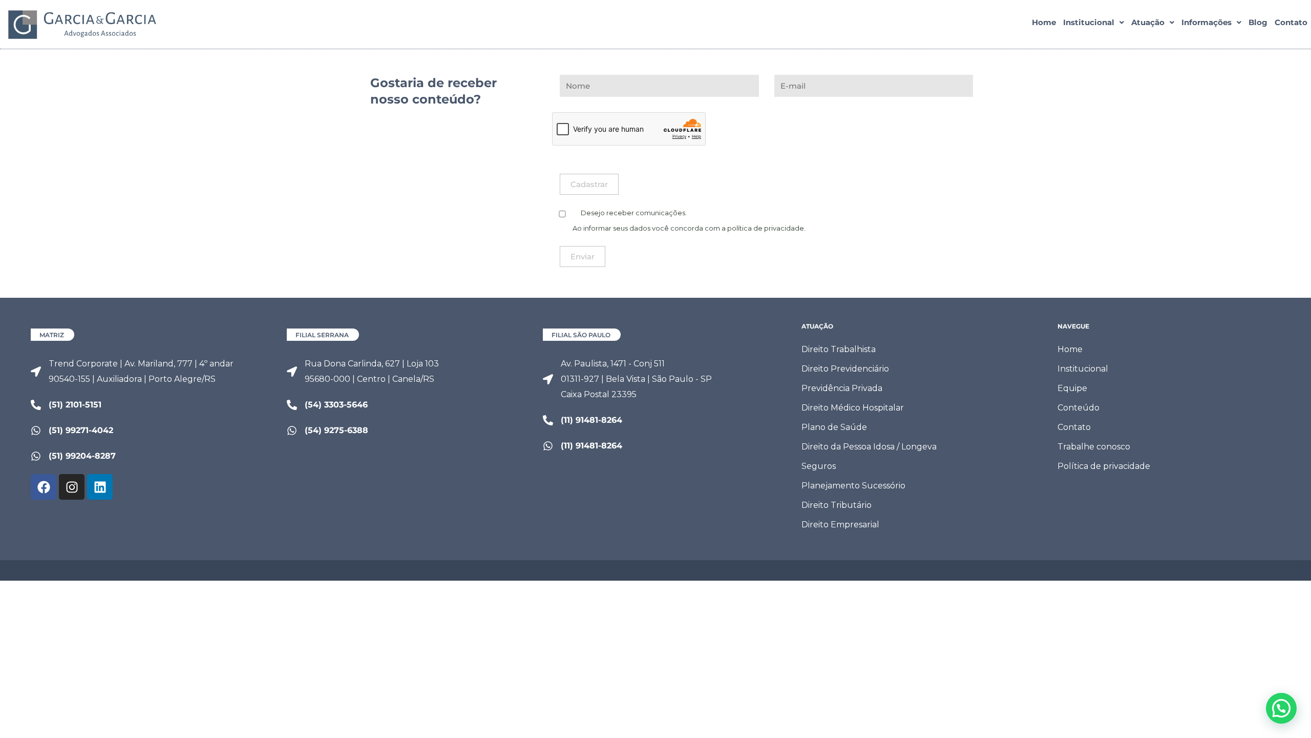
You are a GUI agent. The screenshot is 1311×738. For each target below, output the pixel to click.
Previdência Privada (841, 388)
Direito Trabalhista (838, 349)
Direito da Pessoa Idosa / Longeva (869, 447)
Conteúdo (1078, 408)
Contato (1291, 22)
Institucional (1088, 22)
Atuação (1148, 22)
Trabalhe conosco (1094, 447)
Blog (1258, 22)
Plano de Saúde (834, 427)
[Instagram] (71, 487)
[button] (1094, 22)
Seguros (818, 466)
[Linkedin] (100, 487)
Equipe (1072, 388)
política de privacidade (765, 228)
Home (1044, 22)
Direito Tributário (836, 505)
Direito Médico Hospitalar (852, 408)
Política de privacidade (1104, 466)
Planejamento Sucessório (853, 485)
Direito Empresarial (840, 524)
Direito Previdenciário (845, 369)
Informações (1206, 22)
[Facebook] (43, 487)
